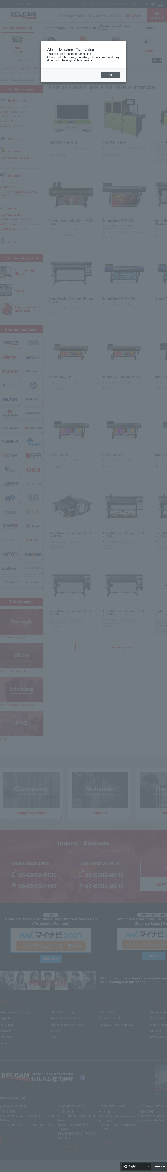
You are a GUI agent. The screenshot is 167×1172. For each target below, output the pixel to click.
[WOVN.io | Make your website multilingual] (158, 1167)
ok (110, 75)
